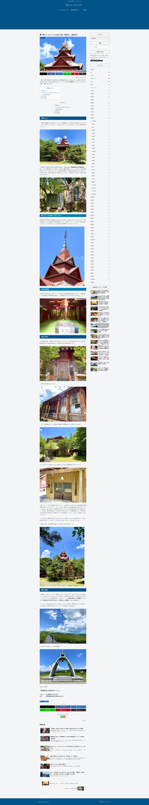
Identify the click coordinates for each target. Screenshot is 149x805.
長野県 (47, 701)
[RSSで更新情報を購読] (64, 717)
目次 (61, 102)
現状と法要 (43, 96)
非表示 (51, 88)
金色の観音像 (46, 94)
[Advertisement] (74, 21)
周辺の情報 (43, 98)
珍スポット (42, 701)
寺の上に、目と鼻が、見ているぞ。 (51, 92)
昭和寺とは (43, 90)
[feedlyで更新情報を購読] (61, 717)
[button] (82, 73)
